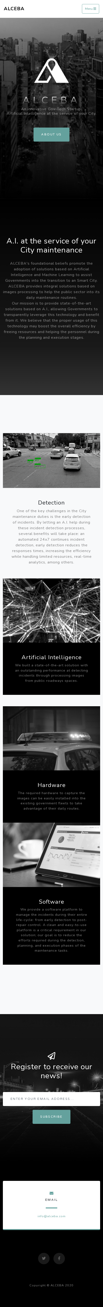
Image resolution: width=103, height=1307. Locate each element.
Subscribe (51, 1117)
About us (51, 134)
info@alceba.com (52, 1216)
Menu (89, 9)
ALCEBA (14, 8)
